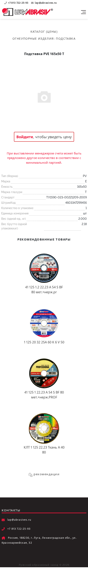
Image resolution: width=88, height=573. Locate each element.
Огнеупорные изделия (33, 38)
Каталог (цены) (44, 31)
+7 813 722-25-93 (18, 3)
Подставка (66, 38)
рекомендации (47, 474)
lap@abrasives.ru (46, 3)
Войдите (24, 136)
